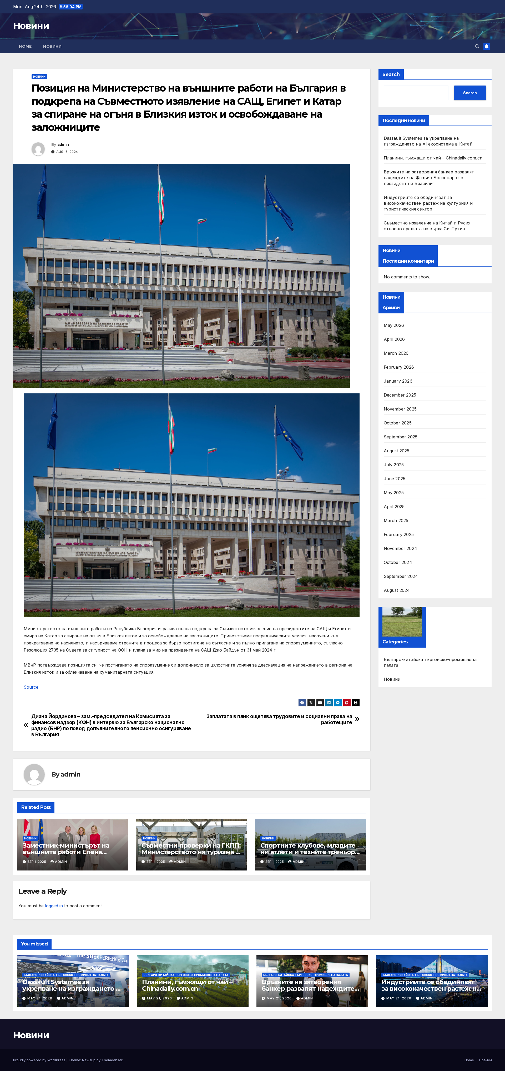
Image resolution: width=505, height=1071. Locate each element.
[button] (477, 46)
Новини (31, 25)
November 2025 (400, 409)
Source (31, 687)
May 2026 (394, 325)
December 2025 (400, 395)
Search (391, 74)
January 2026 (398, 381)
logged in (54, 905)
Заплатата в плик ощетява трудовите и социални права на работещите (279, 719)
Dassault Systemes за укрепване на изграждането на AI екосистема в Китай (72, 988)
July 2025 (394, 464)
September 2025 (401, 436)
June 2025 (395, 478)
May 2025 (394, 492)
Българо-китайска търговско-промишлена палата (430, 662)
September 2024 (401, 576)
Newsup (88, 1060)
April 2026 (394, 339)
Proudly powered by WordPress (39, 1060)
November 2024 (400, 548)
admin (63, 144)
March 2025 (396, 520)
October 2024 (398, 562)
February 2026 (399, 367)
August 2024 (397, 590)
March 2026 (396, 353)
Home (25, 46)
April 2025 (394, 506)
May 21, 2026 (40, 998)
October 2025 (398, 423)
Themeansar (112, 1060)
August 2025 (397, 450)
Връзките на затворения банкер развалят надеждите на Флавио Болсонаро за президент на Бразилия (429, 177)
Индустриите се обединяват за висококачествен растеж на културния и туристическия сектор (428, 203)
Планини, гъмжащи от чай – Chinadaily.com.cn (433, 158)
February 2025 (399, 534)
